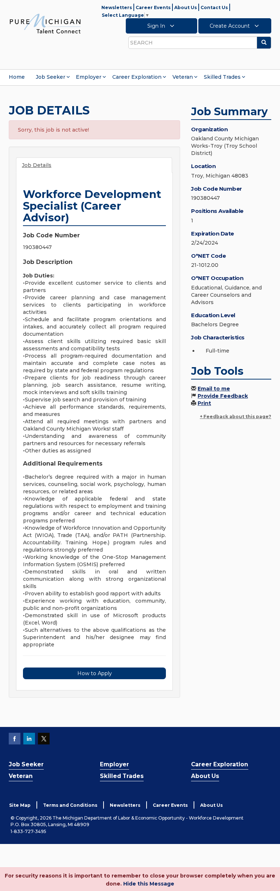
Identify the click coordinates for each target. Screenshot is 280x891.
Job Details (36, 165)
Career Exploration (137, 77)
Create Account (230, 26)
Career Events (153, 7)
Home (17, 77)
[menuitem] (16, 77)
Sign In (157, 26)
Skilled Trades (222, 77)
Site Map (20, 805)
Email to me (214, 388)
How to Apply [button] (94, 673)
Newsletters (116, 7)
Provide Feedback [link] (223, 396)
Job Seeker (50, 77)
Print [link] (204, 403)
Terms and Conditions (70, 805)
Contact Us (214, 7)
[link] (45, 23)
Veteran (182, 77)
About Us (185, 7)
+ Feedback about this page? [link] (235, 416)
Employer (88, 77)
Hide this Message (148, 883)
